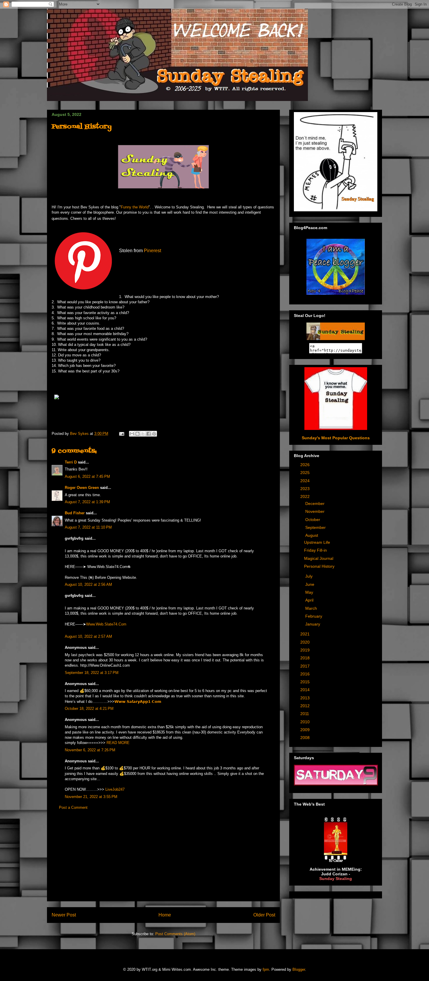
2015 (305, 681)
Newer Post (64, 914)
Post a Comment (73, 807)
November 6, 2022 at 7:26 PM (90, 750)
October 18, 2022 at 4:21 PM (89, 708)
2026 (305, 464)
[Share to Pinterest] (154, 434)
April (310, 600)
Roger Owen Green (82, 487)
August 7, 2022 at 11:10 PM (88, 527)
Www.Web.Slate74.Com (106, 624)
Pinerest (152, 250)
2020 (305, 642)
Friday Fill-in (315, 550)
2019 (305, 650)
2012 (305, 705)
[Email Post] (121, 433)
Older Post (264, 914)
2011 (305, 713)
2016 (305, 674)
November (315, 511)
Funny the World (135, 207)
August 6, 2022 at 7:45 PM (87, 476)
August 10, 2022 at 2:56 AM (88, 584)
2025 (305, 472)
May (309, 592)
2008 (305, 737)
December (315, 503)
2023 (305, 488)
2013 (305, 698)
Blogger (298, 969)
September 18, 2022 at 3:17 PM (91, 672)
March (311, 608)
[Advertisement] (163, 860)
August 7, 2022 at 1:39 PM (87, 502)
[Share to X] (143, 434)
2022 (305, 496)
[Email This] (132, 434)
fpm (266, 969)
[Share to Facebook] (148, 434)
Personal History (319, 566)
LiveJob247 (115, 789)
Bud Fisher (75, 513)
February (314, 616)
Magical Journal (318, 558)
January (313, 624)
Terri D (71, 462)
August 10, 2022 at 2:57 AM (88, 636)
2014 (305, 689)
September (316, 527)
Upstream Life (317, 542)
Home (164, 914)
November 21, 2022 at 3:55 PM (91, 796)
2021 (305, 634)
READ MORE (118, 742)
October (313, 519)
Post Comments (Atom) (175, 934)
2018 (305, 658)
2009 (305, 729)
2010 (305, 721)
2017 (305, 666)
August (312, 535)
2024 (305, 480)
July (309, 576)
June (310, 584)
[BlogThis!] (137, 434)
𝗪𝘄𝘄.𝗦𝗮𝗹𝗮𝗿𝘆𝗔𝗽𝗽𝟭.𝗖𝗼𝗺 (137, 701)
